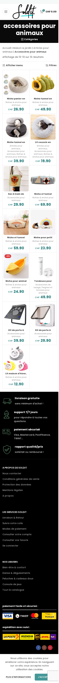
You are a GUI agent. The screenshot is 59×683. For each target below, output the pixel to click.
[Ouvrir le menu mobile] (6, 11)
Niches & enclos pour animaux (16, 103)
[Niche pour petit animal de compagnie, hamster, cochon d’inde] (43, 222)
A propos (8, 495)
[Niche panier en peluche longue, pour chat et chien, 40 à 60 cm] (16, 83)
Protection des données (16, 484)
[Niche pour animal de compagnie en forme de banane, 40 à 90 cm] (16, 265)
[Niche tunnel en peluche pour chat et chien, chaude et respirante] (43, 83)
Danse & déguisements (16, 573)
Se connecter (10, 545)
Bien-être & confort (14, 567)
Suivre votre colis (12, 523)
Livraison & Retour (13, 517)
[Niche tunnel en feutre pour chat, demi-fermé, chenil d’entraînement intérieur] (16, 127)
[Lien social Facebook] (38, 647)
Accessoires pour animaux (16, 199)
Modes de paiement (14, 528)
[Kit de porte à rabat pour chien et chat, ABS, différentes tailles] (43, 315)
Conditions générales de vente (20, 479)
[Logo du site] (24, 11)
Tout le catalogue (13, 589)
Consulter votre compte (16, 534)
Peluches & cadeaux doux (17, 578)
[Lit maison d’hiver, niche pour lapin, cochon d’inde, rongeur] (16, 358)
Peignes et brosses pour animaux (44, 290)
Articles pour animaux (16, 147)
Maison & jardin (22, 48)
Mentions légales (12, 490)
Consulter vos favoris (15, 540)
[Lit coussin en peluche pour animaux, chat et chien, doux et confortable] (43, 127)
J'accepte (44, 677)
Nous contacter (11, 473)
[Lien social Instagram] (44, 647)
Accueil (6, 48)
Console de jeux (11, 584)
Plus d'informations (18, 677)
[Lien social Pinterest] (50, 647)
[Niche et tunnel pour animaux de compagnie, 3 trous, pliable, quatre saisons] (16, 222)
